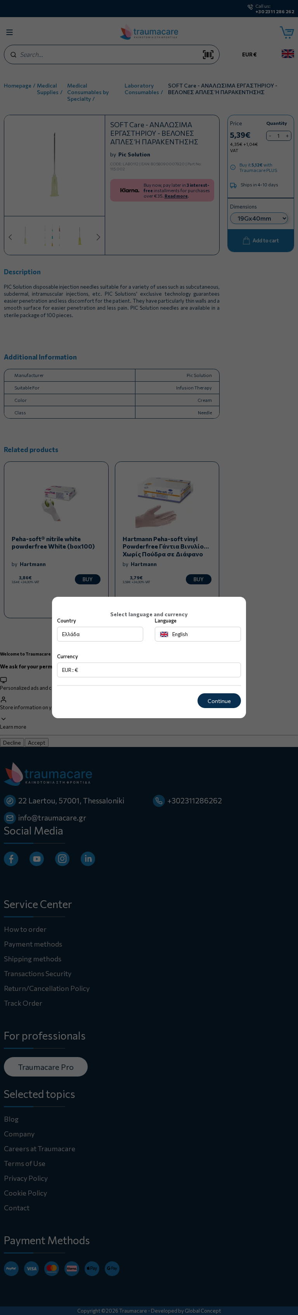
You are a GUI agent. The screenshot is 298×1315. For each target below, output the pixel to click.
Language (166, 620)
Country (66, 620)
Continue (219, 701)
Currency (67, 656)
